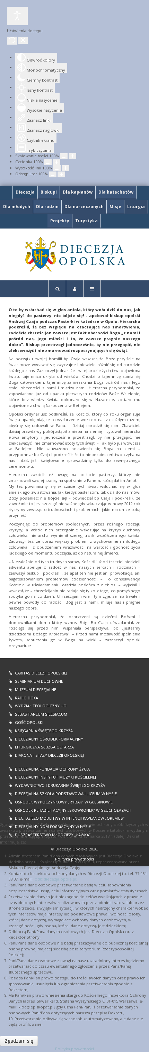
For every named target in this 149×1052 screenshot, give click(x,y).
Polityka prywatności (74, 1048)
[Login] (75, 288)
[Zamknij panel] (23, 40)
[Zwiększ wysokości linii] (65, 168)
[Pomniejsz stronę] (64, 156)
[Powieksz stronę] (72, 156)
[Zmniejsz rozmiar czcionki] (48, 162)
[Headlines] (74, 254)
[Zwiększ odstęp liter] (61, 174)
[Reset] (12, 41)
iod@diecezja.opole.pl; (55, 879)
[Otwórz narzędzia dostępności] (17, 16)
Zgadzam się (19, 1040)
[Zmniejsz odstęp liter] (52, 174)
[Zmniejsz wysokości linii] (57, 168)
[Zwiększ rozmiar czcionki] (56, 162)
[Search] (57, 288)
